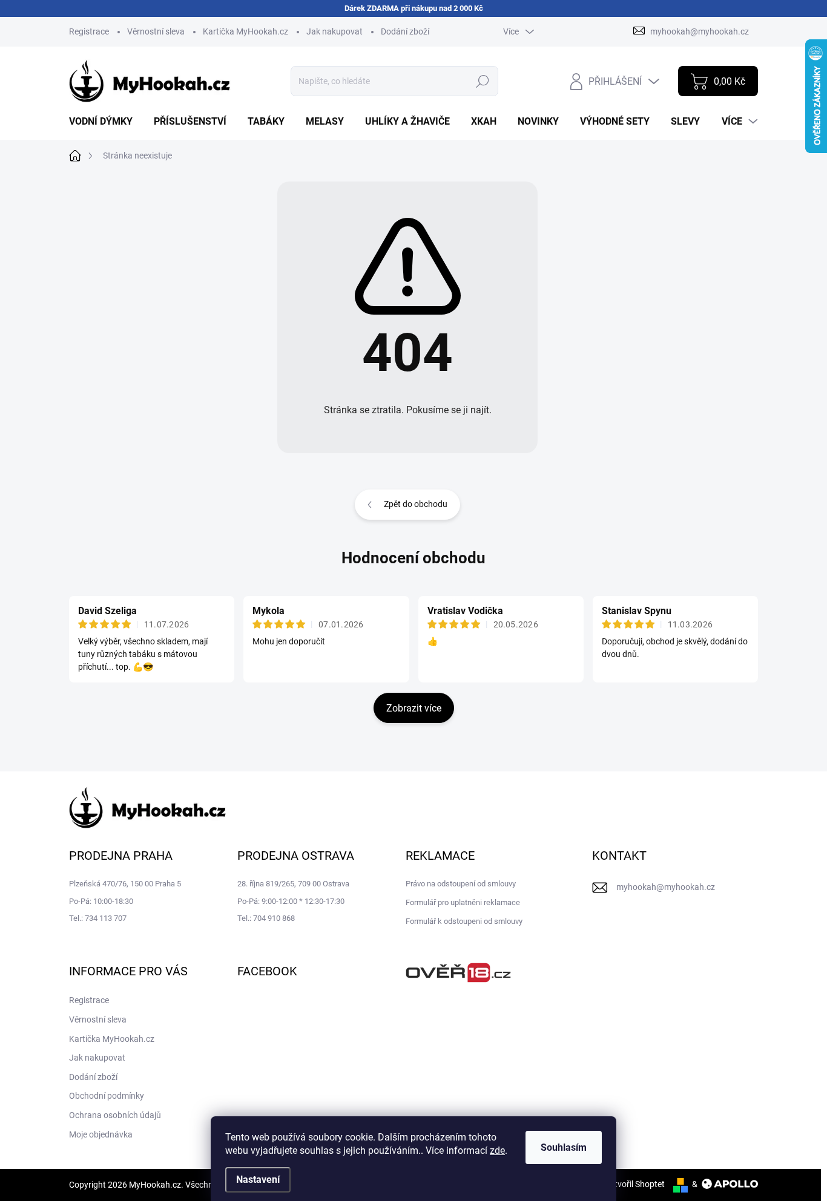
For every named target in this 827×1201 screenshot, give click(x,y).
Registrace (89, 31)
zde (497, 1150)
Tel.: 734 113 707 (98, 918)
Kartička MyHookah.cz (245, 31)
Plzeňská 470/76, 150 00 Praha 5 (125, 883)
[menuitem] (105, 121)
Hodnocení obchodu (413, 558)
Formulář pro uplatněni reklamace (463, 902)
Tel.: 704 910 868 (266, 918)
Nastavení (258, 1179)
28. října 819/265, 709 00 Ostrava (293, 883)
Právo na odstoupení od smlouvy (461, 883)
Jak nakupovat (334, 31)
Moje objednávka (101, 1134)
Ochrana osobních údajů (115, 1115)
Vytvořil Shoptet (635, 1184)
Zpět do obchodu (415, 504)
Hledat (482, 81)
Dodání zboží (405, 31)
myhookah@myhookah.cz (665, 887)
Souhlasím (564, 1147)
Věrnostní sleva (156, 31)
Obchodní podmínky (106, 1096)
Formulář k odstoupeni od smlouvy (464, 921)
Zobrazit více (413, 708)
